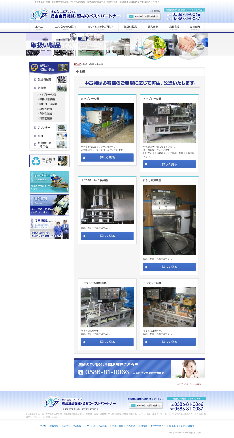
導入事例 (130, 425)
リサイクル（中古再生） (97, 425)
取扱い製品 (117, 425)
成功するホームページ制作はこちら (185, 432)
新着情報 (54, 425)
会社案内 (173, 425)
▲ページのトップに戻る (189, 383)
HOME (77, 64)
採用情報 (142, 425)
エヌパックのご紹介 (71, 425)
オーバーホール (158, 425)
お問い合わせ (187, 425)
